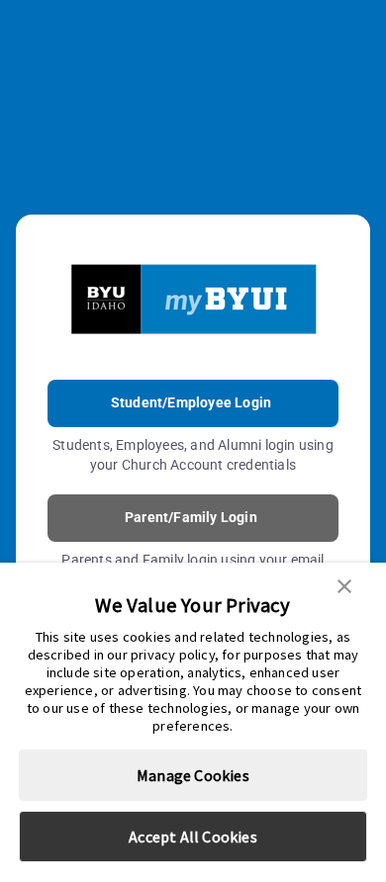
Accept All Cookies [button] (193, 836)
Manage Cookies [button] (193, 775)
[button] (344, 584)
